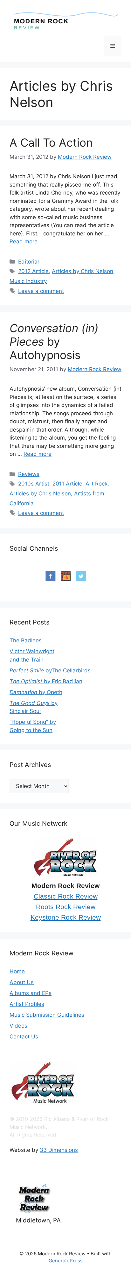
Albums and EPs (31, 993)
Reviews (28, 474)
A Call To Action (51, 142)
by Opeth (36, 692)
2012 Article (33, 271)
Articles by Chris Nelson (82, 271)
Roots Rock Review (65, 907)
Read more (24, 241)
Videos (18, 1025)
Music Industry (28, 281)
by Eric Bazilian (46, 681)
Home (17, 971)
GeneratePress (66, 1261)
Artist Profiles (27, 1004)
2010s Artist (33, 483)
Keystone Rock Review (66, 917)
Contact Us (24, 1036)
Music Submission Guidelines (47, 1015)
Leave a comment (41, 291)
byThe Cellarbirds (50, 670)
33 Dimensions (59, 1150)
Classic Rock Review (66, 896)
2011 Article (67, 483)
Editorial (28, 261)
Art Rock (96, 483)
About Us (22, 982)
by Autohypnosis (54, 341)
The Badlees (26, 640)
